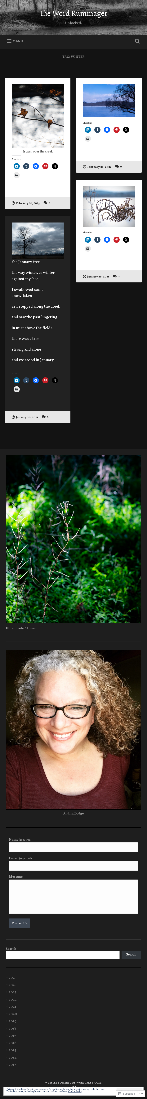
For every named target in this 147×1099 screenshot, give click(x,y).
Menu (17, 41)
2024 (13, 985)
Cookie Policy (75, 1091)
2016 (12, 1043)
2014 (13, 1057)
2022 (13, 999)
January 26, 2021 (98, 277)
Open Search (137, 41)
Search (11, 949)
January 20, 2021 (27, 417)
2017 (12, 1036)
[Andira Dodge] (73, 622)
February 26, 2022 (99, 167)
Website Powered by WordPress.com (73, 1083)
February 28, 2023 (28, 203)
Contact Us (19, 923)
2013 (12, 1065)
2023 (12, 992)
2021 (12, 1006)
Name (20, 840)
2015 (12, 1050)
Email (20, 858)
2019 (12, 1021)
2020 (13, 1014)
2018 (12, 1028)
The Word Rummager (73, 13)
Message (16, 877)
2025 (12, 977)
